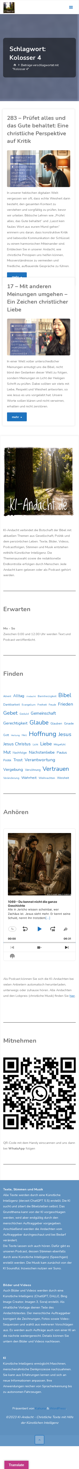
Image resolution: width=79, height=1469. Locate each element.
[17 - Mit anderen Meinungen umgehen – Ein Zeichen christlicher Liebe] (54, 337)
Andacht (31, 696)
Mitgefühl (60, 744)
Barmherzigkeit (47, 696)
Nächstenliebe (42, 752)
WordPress (58, 1408)
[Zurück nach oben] (39, 1439)
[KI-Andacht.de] (9, 7)
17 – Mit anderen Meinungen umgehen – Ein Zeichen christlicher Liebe (37, 298)
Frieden (65, 704)
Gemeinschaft (43, 713)
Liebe (46, 743)
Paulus (62, 752)
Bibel (64, 695)
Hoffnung (42, 733)
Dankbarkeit (11, 705)
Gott (6, 735)
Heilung (15, 735)
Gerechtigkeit (15, 723)
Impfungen (19, 347)
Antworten (24, 167)
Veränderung (11, 778)
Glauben (56, 723)
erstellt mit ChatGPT (24, 159)
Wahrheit (29, 777)
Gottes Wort (21, 344)
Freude (52, 704)
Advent (7, 696)
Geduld (24, 714)
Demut (27, 179)
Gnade (69, 723)
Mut (7, 752)
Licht (35, 744)
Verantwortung (40, 760)
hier (72, 996)
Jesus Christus (17, 744)
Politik (7, 760)
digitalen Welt (22, 182)
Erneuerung (20, 341)
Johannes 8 (19, 353)
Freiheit (42, 705)
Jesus (15, 350)
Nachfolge (20, 753)
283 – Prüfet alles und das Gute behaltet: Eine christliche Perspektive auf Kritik (37, 129)
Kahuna (40, 1408)
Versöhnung (33, 770)
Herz (24, 735)
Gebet (10, 712)
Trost (18, 760)
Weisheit (63, 778)
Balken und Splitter (21, 172)
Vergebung (13, 769)
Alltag (18, 695)
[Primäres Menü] (71, 7)
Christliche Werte (19, 178)
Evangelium (29, 704)
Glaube (38, 723)
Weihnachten (47, 778)
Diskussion (21, 185)
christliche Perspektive (23, 337)
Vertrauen (56, 769)
